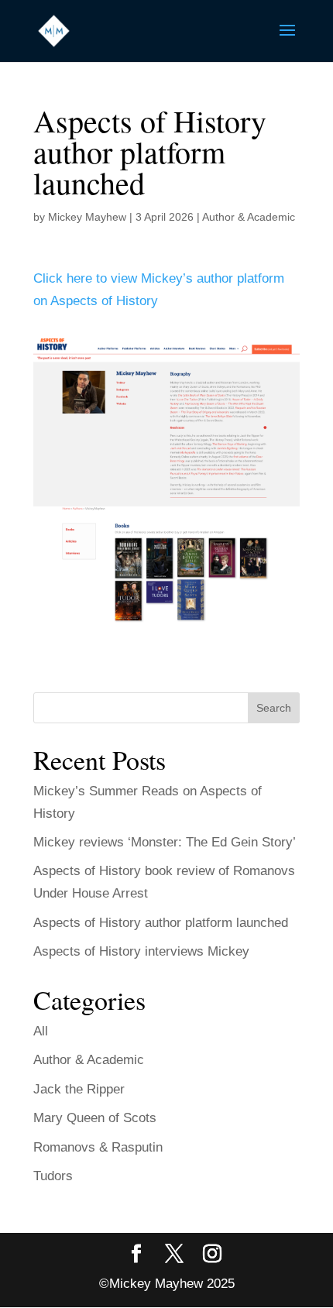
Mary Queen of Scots (94, 1118)
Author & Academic (248, 217)
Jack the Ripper (79, 1089)
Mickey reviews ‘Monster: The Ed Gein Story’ (164, 842)
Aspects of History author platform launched (160, 922)
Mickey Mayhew (87, 217)
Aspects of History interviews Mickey (141, 951)
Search (273, 708)
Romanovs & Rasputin (98, 1147)
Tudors (53, 1176)
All (40, 1031)
